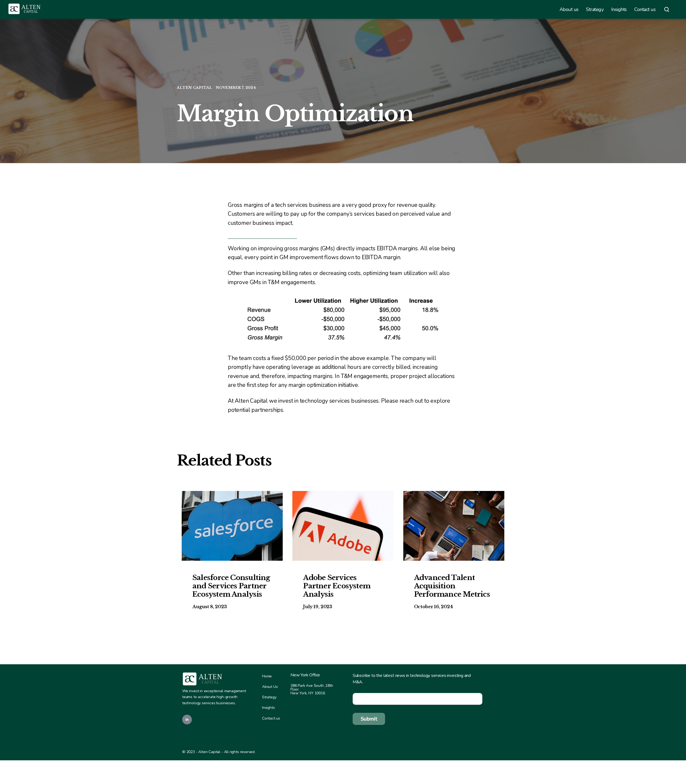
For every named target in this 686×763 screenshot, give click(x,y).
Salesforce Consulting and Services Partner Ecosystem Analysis (231, 586)
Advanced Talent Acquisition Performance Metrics (452, 586)
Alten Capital (195, 87)
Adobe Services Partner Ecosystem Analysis (336, 586)
